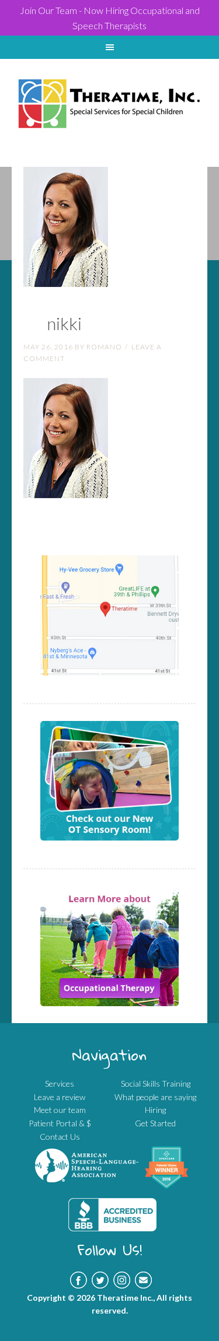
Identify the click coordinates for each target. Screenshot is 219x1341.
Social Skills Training (155, 1083)
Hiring (155, 1110)
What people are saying (155, 1097)
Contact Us (60, 1137)
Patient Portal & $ (60, 1123)
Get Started (155, 1123)
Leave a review (59, 1097)
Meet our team (60, 1110)
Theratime (109, 88)
